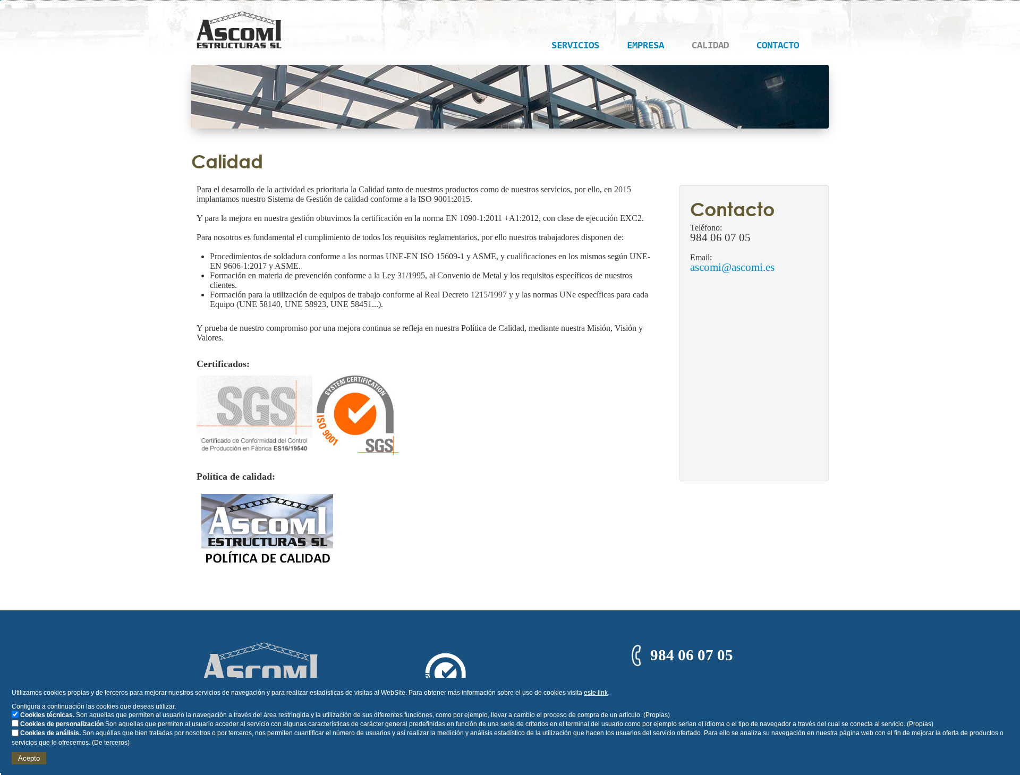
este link (596, 692)
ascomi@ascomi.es (732, 267)
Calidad (710, 46)
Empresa (645, 46)
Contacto (777, 46)
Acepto (29, 758)
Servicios (575, 46)
